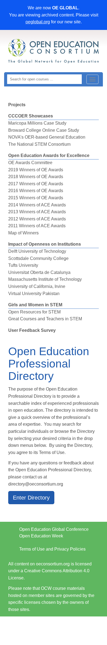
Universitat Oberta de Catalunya (39, 272)
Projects (17, 104)
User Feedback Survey (32, 330)
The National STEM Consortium (39, 144)
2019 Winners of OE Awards (35, 169)
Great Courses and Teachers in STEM (45, 318)
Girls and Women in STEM (35, 304)
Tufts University (23, 265)
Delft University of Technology (37, 251)
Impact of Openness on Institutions (44, 244)
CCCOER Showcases (30, 116)
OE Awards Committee (30, 162)
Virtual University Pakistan (34, 293)
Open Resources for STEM (34, 312)
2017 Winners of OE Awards (35, 183)
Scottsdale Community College (38, 258)
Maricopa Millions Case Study (37, 123)
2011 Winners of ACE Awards (37, 225)
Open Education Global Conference (54, 529)
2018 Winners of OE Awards (35, 176)
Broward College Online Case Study (43, 130)
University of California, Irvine (36, 286)
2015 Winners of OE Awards (35, 197)
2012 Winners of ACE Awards (37, 219)
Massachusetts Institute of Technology (45, 279)
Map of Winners (23, 233)
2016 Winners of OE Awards (35, 190)
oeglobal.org (38, 21)
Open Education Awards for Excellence (48, 155)
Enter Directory (31, 498)
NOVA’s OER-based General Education (46, 137)
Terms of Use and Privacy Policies (52, 549)
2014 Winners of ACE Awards (37, 205)
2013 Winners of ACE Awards (37, 211)
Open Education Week (41, 536)
